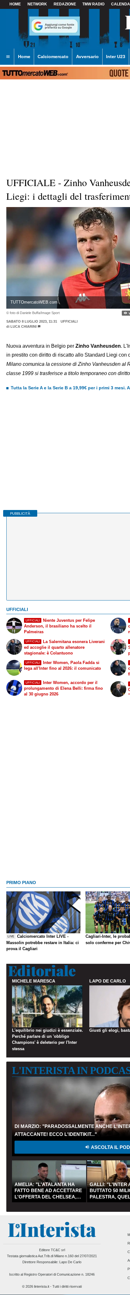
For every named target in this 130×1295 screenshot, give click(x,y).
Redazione (65, 4)
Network (37, 4)
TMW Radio (93, 4)
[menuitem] (8, 57)
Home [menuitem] (24, 56)
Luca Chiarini (23, 326)
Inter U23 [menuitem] (115, 56)
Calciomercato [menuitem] (53, 56)
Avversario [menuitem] (87, 56)
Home (15, 4)
